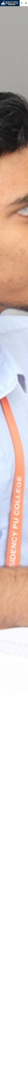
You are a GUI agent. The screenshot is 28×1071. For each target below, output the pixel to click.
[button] (26, 3)
